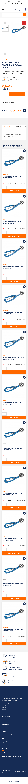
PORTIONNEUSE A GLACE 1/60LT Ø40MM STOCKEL (13, 267)
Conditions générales (7, 735)
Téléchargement (6, 724)
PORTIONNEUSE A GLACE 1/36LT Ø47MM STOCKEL (13, 539)
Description (7, 126)
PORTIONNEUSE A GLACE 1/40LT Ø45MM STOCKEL (13, 177)
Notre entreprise (6, 720)
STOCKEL (4, 59)
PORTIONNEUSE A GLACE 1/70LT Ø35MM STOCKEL (13, 313)
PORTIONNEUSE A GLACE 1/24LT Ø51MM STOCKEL (13, 494)
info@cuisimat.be (20, 772)
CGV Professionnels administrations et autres (13, 753)
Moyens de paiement (7, 742)
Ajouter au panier (17, 94)
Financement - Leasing (7, 760)
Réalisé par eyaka (14, 781)
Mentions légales (6, 727)
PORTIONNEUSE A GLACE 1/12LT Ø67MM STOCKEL (13, 630)
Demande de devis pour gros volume (11, 756)
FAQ (3, 738)
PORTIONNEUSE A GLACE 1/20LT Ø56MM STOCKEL (13, 448)
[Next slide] (5, 54)
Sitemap (4, 731)
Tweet (14, 110)
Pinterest (18, 110)
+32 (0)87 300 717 (6, 772)
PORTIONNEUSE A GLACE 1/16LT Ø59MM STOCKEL (13, 403)
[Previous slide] (5, 23)
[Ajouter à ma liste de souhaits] (24, 150)
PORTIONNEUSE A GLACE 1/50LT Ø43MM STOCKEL (13, 222)
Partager (10, 110)
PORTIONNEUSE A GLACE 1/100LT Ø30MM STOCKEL (13, 358)
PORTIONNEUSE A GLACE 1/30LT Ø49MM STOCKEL (13, 584)
